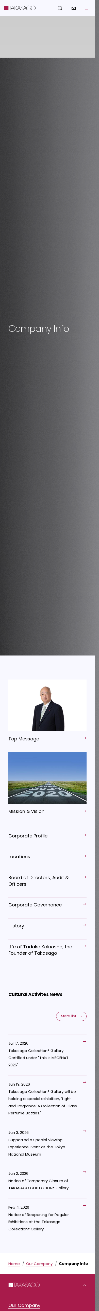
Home (14, 1263)
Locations (19, 856)
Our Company (39, 1263)
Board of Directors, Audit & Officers (38, 880)
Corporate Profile (27, 836)
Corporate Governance (35, 905)
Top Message (23, 739)
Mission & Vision (26, 811)
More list (69, 1016)
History (16, 926)
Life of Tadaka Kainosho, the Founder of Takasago (40, 950)
